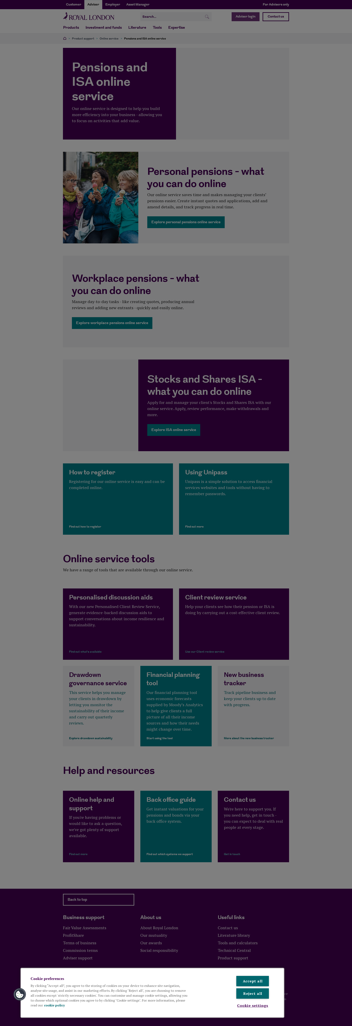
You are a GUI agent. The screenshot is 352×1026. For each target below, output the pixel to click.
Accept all (252, 981)
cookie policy (54, 1005)
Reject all (252, 993)
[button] (19, 994)
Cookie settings (252, 1005)
